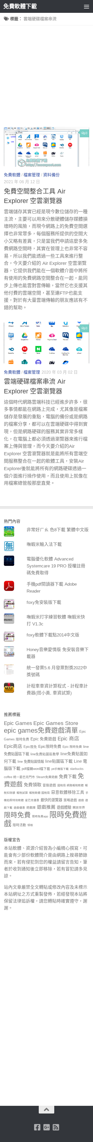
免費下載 (67, 776)
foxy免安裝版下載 (44, 602)
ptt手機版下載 (60, 768)
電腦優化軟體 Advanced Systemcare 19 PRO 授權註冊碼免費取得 (56, 566)
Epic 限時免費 (72, 747)
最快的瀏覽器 (51, 800)
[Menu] (86, 6)
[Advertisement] (46, 78)
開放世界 (79, 807)
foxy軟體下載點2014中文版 (53, 635)
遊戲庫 (31, 807)
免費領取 (32, 784)
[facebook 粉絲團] (37, 1127)
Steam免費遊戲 (47, 777)
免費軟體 (12, 175)
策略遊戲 (70, 800)
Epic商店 (13, 746)
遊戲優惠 (19, 807)
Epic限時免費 (49, 746)
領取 (30, 825)
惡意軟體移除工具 (67, 792)
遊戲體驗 (64, 807)
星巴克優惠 (32, 800)
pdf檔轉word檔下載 (36, 769)
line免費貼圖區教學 (44, 754)
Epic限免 (30, 747)
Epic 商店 (68, 738)
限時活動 (19, 825)
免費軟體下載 (20, 6)
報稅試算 (22, 792)
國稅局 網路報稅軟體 (70, 785)
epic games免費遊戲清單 (41, 730)
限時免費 (17, 815)
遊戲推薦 (46, 807)
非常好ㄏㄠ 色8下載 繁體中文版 (58, 529)
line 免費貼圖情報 (31, 761)
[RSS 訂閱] (55, 1127)
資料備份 (51, 175)
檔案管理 (32, 175)
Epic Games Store (55, 723)
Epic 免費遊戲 (43, 739)
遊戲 (81, 800)
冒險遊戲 (49, 785)
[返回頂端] (46, 1110)
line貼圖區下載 (59, 761)
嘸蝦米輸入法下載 (44, 544)
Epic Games (18, 723)
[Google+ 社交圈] (46, 1127)
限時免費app (40, 816)
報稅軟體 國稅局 (39, 792)
